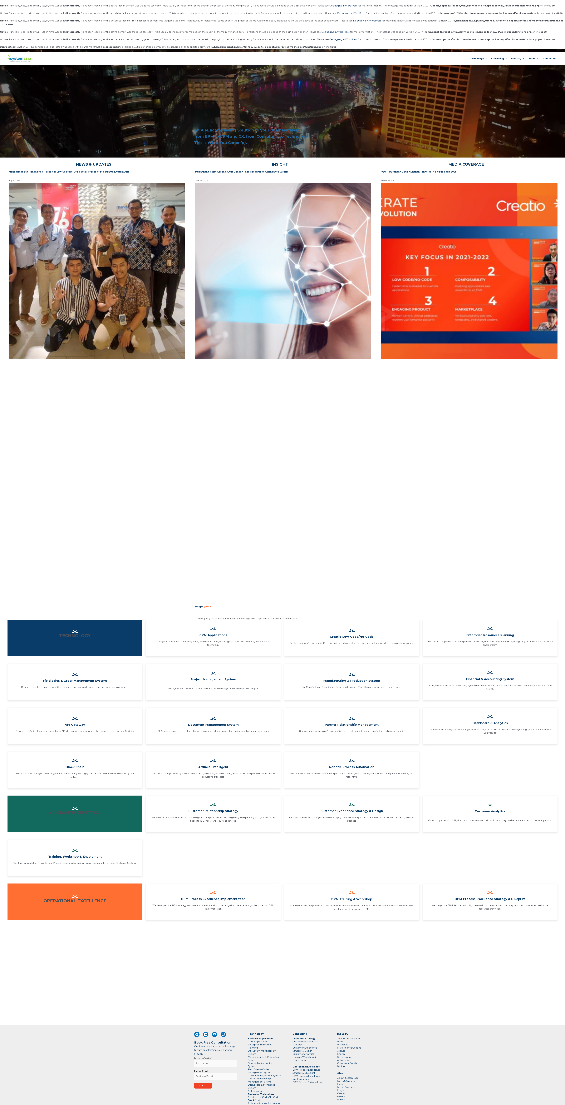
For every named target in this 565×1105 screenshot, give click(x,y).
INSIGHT (280, 164)
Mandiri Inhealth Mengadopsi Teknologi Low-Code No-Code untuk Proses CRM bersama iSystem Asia (69, 171)
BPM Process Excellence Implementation (213, 899)
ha (258, 1100)
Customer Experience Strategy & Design (351, 811)
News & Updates (346, 1081)
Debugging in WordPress (343, 5)
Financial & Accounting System (490, 679)
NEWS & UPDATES (93, 164)
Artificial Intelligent (213, 767)
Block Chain (75, 767)
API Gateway (75, 724)
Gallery (341, 1096)
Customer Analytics (490, 811)
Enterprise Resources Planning (490, 635)
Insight (341, 1090)
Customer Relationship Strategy (213, 811)
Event (340, 1084)
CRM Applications (213, 635)
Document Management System (213, 724)
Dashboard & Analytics (490, 723)
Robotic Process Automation (351, 767)
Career (341, 1093)
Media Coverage (346, 1087)
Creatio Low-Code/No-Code (352, 636)
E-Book (341, 1099)
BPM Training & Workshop (351, 899)
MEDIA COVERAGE (466, 164)
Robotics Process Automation (264, 1103)
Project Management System (213, 679)
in (260, 1100)
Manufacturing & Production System (351, 680)
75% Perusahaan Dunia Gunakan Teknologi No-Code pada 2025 (419, 171)
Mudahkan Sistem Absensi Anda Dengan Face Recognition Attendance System (242, 171)
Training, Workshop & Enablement (75, 856)
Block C (252, 1100)
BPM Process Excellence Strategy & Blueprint (490, 899)
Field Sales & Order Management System (75, 680)
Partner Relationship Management (352, 724)
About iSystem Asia (348, 1077)
